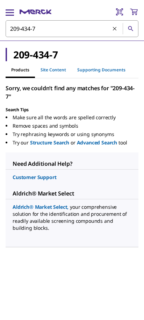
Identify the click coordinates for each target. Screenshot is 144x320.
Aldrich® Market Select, (41, 207)
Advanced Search (97, 142)
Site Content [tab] (53, 70)
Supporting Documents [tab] (101, 70)
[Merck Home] (35, 12)
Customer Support (34, 177)
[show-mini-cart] (133, 11)
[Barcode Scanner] (119, 12)
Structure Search (49, 142)
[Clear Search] (115, 29)
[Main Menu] (10, 12)
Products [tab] (20, 70)
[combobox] (72, 29)
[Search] (130, 28)
